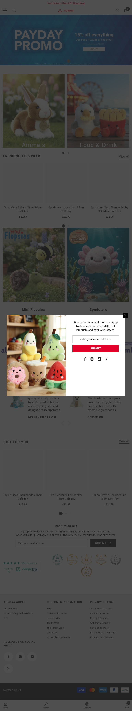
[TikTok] (99, 359)
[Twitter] (106, 359)
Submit (96, 348)
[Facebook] (85, 359)
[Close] (125, 315)
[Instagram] (92, 359)
